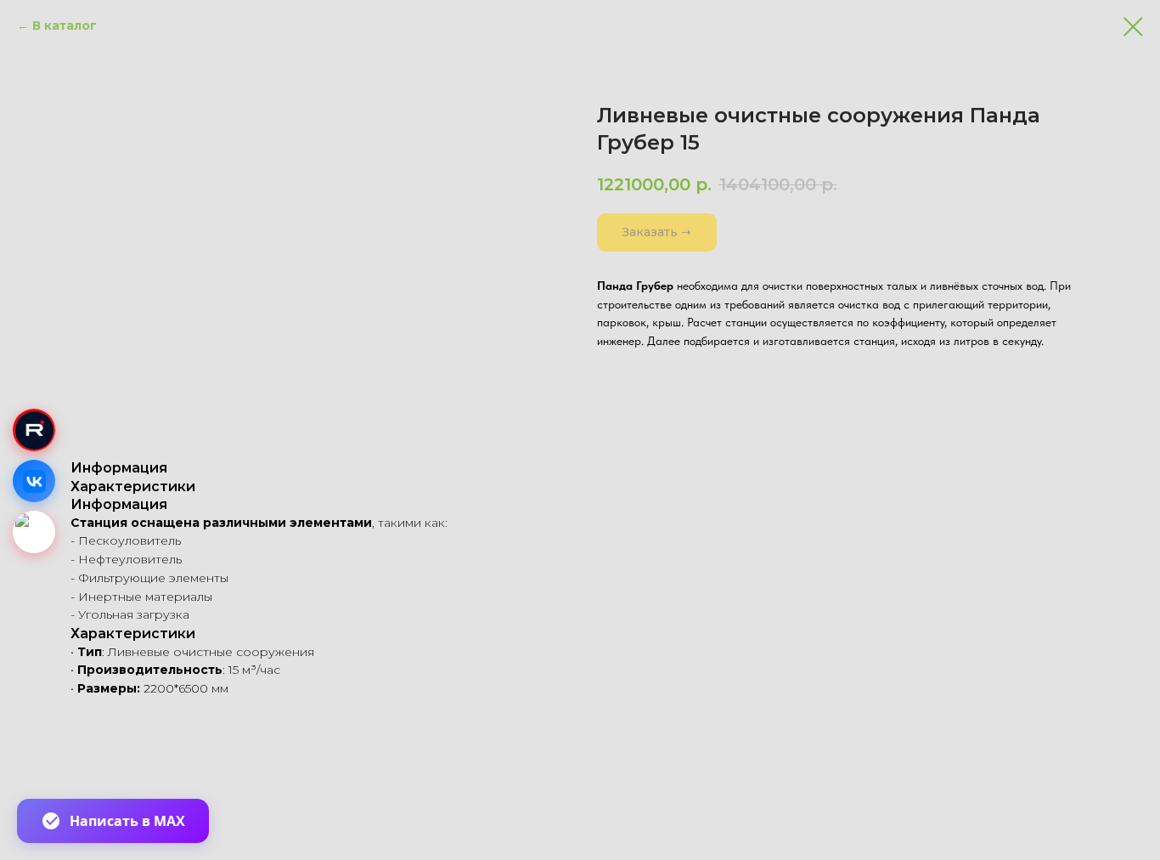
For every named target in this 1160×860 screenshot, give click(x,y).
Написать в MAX (127, 821)
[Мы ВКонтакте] (34, 481)
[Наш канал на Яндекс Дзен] (34, 532)
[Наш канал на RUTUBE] (34, 430)
